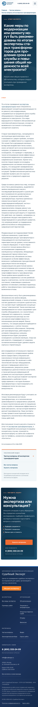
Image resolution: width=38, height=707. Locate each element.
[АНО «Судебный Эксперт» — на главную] (7, 3)
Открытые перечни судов (26, 612)
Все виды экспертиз (9, 601)
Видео (22, 632)
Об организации (25, 601)
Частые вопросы (14, 10)
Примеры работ (7, 605)
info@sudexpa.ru (8, 657)
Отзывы (22, 618)
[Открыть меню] (35, 3)
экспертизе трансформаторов (20, 426)
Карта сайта (24, 636)
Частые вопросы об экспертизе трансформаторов (19, 12)
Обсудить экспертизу (11, 588)
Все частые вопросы (11, 465)
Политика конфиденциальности (11, 703)
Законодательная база (9, 636)
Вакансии (23, 622)
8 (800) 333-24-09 (14, 551)
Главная (4, 10)
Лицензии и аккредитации (25, 606)
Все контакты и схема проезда (11, 674)
